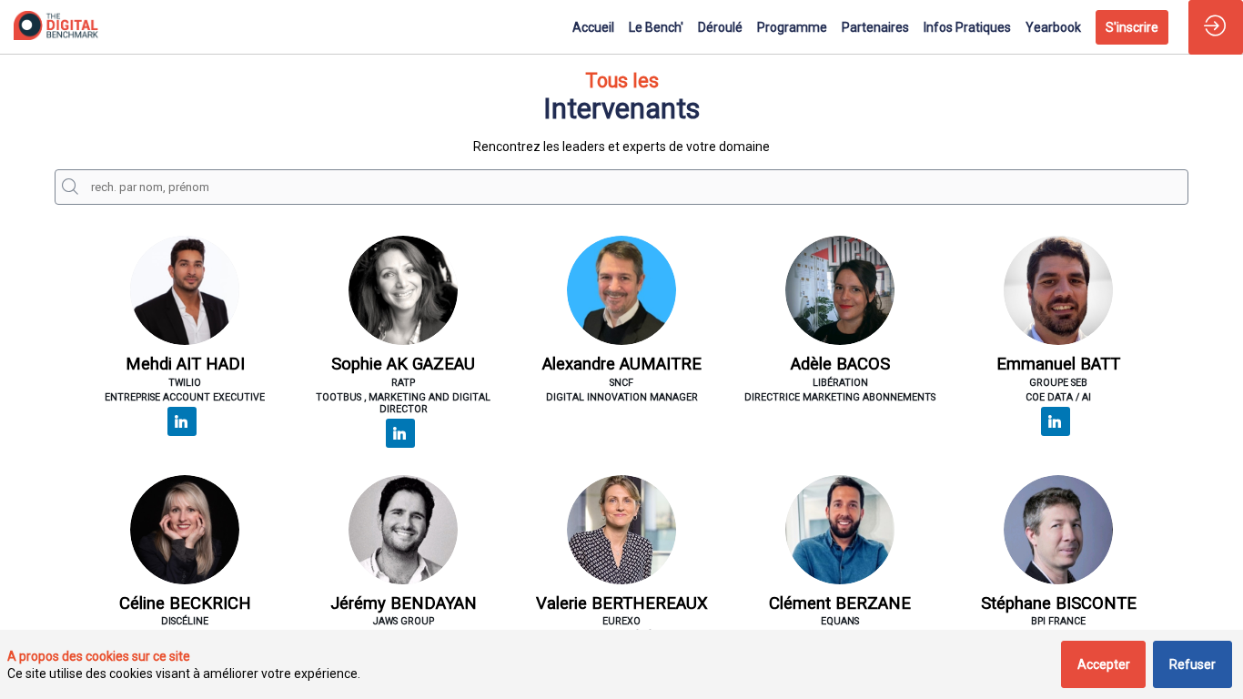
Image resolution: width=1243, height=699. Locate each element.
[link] (593, 27)
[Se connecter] (1215, 27)
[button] (1132, 27)
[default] (967, 27)
